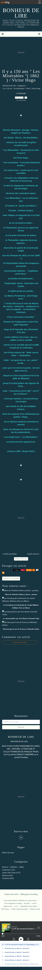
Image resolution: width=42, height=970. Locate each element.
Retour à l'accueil (21, 559)
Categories (21, 86)
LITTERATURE (21, 93)
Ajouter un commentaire (20, 642)
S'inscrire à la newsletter (11, 578)
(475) (11, 873)
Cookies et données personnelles (19, 909)
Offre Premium (5, 909)
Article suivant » (33, 554)
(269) (8, 878)
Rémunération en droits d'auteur (29, 906)
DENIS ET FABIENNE (25, 754)
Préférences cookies (35, 909)
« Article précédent (9, 554)
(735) (8, 870)
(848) (13, 867)
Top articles (27, 903)
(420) (7, 875)
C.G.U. (16, 906)
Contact (34, 903)
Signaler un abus (7, 906)
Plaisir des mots (8, 853)
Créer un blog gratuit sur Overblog (13, 903)
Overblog (33, 894)
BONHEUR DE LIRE (21, 13)
